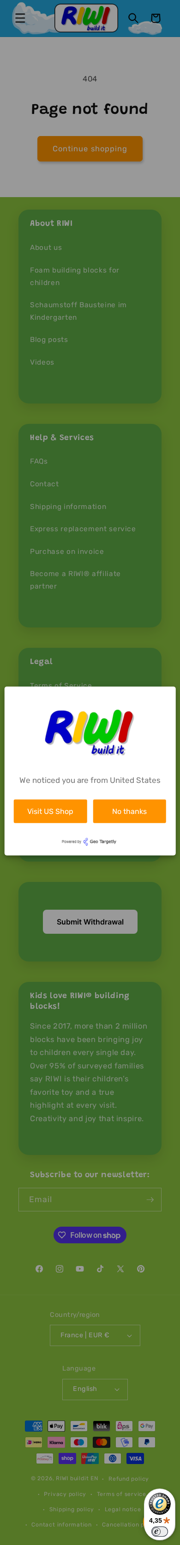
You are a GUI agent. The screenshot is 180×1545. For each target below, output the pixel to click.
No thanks (129, 811)
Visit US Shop (50, 811)
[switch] (159, 1531)
